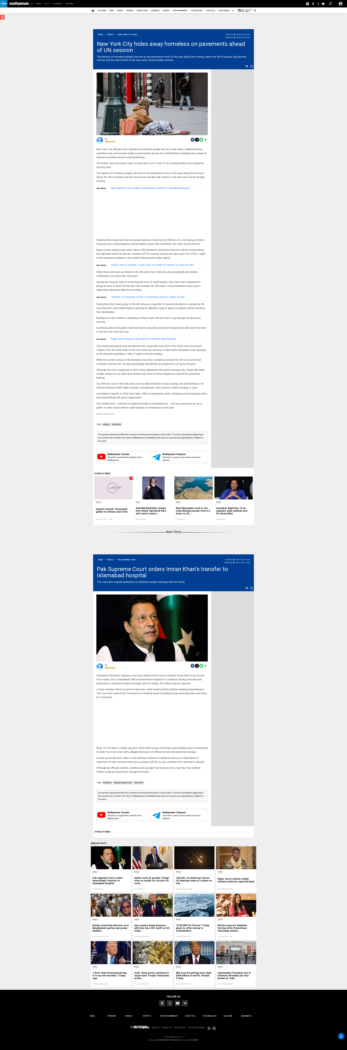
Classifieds (57, 4)
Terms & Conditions (196, 1027)
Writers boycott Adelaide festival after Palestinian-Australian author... (233, 928)
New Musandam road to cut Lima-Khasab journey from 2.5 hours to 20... (193, 511)
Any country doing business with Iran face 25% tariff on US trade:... (152, 928)
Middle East (142, 10)
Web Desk (110, 141)
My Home (102, 10)
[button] (3, 3)
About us (156, 1027)
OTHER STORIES (102, 473)
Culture (228, 1016)
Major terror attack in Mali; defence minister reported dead (143, 338)
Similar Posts (99, 843)
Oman (178, 502)
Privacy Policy (180, 1027)
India (111, 10)
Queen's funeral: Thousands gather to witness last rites (112, 510)
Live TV (46, 4)
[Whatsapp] (201, 140)
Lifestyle (210, 10)
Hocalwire (194, 1040)
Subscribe (69, 4)
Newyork (106, 424)
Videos (98, 502)
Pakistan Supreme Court (123, 783)
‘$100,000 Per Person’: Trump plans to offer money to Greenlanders (192, 928)
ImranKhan (107, 783)
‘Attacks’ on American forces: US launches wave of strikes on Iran (148, 296)
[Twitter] (197, 140)
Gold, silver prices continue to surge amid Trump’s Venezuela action (151, 975)
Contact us (167, 1027)
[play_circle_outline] (113, 488)
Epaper (38, 4)
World (120, 10)
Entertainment (180, 10)
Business (155, 10)
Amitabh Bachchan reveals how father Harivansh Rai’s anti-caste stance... (151, 511)
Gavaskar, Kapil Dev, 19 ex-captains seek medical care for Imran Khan (231, 511)
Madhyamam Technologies (169, 1040)
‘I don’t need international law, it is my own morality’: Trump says (109, 975)
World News (116, 424)
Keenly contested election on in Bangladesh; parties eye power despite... (110, 928)
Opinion (129, 10)
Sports (166, 10)
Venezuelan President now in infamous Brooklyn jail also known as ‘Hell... (234, 975)
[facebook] (192, 140)
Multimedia (224, 10)
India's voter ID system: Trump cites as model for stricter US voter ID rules (152, 264)
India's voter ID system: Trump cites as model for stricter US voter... (151, 880)
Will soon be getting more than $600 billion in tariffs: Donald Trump (193, 975)
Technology (197, 10)
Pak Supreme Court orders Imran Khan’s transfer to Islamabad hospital (150, 188)
